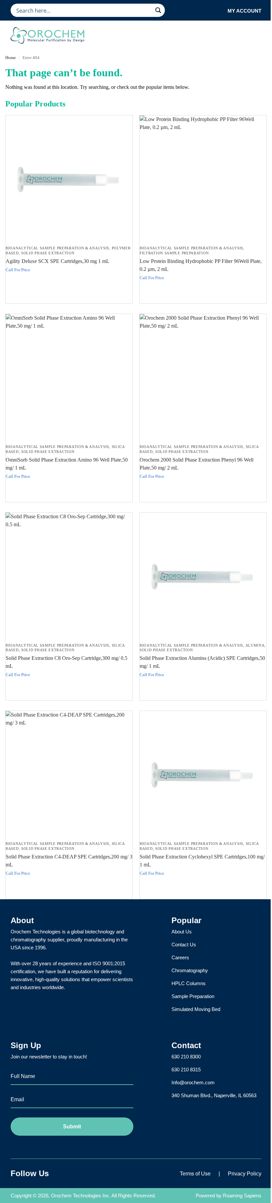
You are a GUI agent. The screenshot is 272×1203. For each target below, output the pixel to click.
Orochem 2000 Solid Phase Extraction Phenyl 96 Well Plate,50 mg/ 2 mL (196, 464)
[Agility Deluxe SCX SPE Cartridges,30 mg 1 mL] (69, 178)
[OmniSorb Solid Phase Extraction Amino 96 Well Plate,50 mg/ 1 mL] (69, 377)
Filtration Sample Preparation (174, 253)
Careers (180, 957)
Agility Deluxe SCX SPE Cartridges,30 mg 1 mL (57, 261)
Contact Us (183, 944)
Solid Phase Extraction (47, 253)
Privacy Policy (244, 1173)
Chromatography (189, 970)
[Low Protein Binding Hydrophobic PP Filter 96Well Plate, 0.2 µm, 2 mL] (203, 178)
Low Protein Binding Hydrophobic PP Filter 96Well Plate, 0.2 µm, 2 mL (201, 265)
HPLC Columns (188, 983)
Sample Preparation (192, 996)
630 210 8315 (186, 1069)
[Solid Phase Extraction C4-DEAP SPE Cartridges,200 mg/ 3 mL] (69, 774)
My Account (244, 11)
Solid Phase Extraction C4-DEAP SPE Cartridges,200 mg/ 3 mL (69, 860)
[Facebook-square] (63, 1173)
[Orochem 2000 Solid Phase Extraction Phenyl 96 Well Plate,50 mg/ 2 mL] (203, 377)
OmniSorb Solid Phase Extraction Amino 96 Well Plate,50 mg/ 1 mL (67, 464)
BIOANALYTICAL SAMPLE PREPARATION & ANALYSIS (57, 248)
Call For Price (18, 269)
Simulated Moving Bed (195, 1009)
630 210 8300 (186, 1056)
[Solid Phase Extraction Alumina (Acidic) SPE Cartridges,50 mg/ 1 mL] (203, 576)
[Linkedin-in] (80, 1173)
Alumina (255, 645)
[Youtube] (96, 1173)
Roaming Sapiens (242, 1195)
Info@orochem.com (193, 1082)
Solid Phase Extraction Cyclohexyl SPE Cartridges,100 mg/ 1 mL (202, 860)
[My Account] (220, 10)
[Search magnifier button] (158, 10)
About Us (181, 931)
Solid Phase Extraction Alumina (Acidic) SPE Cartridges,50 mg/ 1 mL (202, 662)
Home (10, 57)
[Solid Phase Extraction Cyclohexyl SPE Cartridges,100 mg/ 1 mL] (203, 774)
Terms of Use (195, 1173)
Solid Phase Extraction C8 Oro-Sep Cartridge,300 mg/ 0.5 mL (66, 662)
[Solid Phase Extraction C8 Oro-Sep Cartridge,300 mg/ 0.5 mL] (69, 576)
